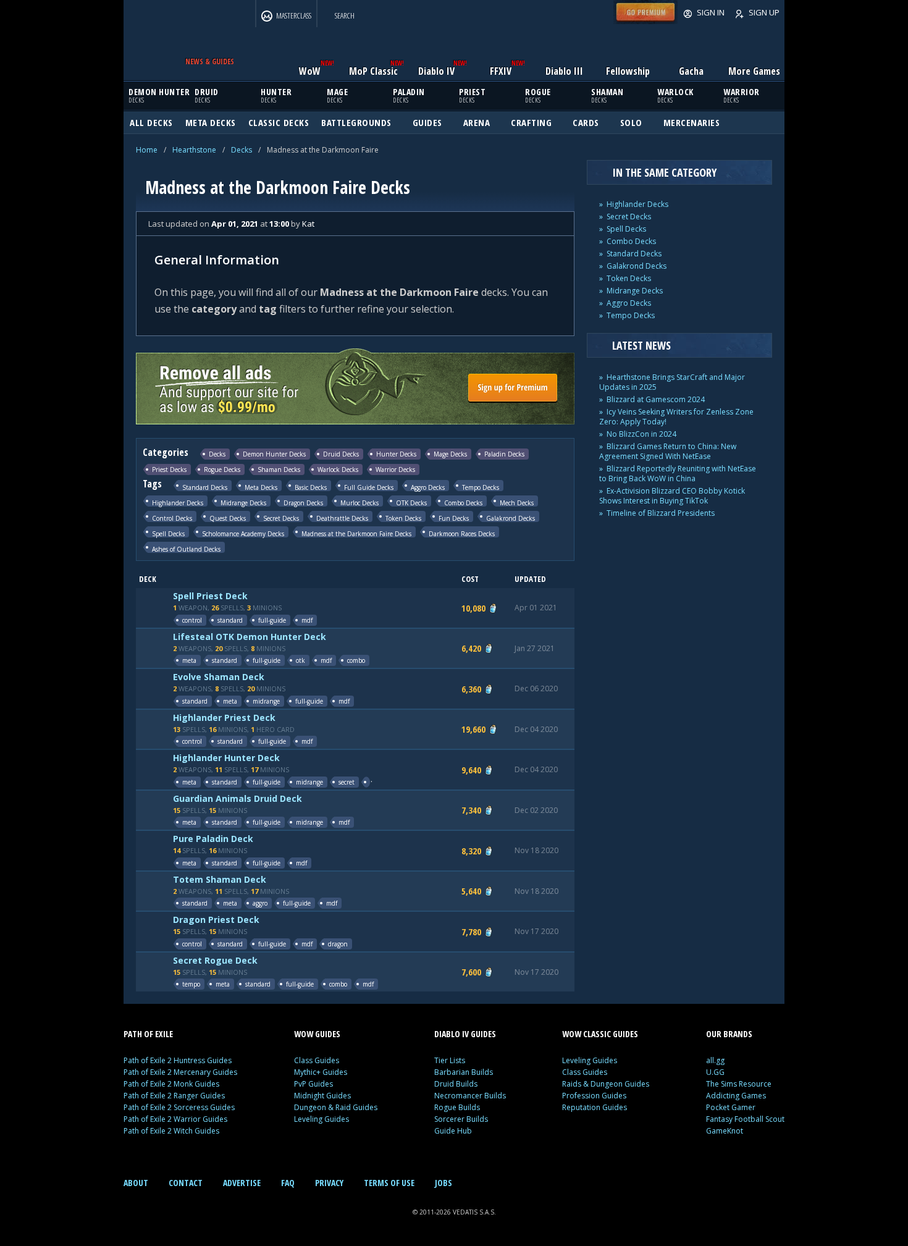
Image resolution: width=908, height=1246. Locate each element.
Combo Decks (463, 503)
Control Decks (172, 518)
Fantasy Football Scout (745, 1119)
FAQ (288, 1183)
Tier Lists (449, 1060)
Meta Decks (261, 487)
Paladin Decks (504, 454)
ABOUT (136, 1183)
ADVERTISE (242, 1183)
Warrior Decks (395, 469)
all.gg (715, 1060)
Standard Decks (204, 487)
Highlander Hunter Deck (226, 758)
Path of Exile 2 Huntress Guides (178, 1060)
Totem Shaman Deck (219, 879)
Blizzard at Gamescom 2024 (656, 399)
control (192, 620)
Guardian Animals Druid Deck (237, 798)
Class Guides (316, 1060)
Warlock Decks (337, 469)
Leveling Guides (321, 1119)
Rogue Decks (222, 469)
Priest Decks (169, 469)
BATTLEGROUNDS (356, 122)
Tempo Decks (480, 487)
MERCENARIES (691, 122)
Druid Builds (455, 1084)
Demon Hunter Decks (274, 454)
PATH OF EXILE (148, 1034)
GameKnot (724, 1131)
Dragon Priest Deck (216, 919)
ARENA (476, 122)
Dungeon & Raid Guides (335, 1107)
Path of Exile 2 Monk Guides (171, 1084)
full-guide (272, 620)
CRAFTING (531, 122)
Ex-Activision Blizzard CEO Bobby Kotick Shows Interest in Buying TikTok (672, 496)
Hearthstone (194, 150)
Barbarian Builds (463, 1072)
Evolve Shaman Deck (218, 677)
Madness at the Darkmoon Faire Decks (356, 533)
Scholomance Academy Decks (243, 533)
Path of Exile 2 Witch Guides (171, 1131)
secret (346, 782)
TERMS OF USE (389, 1183)
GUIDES (427, 122)
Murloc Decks (359, 503)
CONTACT (186, 1183)
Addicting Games (736, 1095)
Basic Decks (311, 487)
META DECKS (210, 122)
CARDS (586, 122)
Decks (241, 150)
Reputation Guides (594, 1107)
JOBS (443, 1183)
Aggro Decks (428, 487)
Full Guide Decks (368, 487)
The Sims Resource (738, 1084)
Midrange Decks (243, 503)
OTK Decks (411, 503)
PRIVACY (329, 1183)
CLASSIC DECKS (278, 122)
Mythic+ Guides (320, 1072)
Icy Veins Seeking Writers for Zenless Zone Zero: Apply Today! (676, 416)
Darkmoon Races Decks (462, 533)
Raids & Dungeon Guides (605, 1084)
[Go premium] (645, 21)
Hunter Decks (396, 454)
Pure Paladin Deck (213, 838)
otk (300, 660)
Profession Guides (594, 1095)
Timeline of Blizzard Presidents (661, 513)
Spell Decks (168, 533)
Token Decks (403, 518)
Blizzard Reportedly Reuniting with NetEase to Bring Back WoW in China (677, 473)
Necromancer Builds (470, 1095)
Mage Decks (450, 454)
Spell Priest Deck (210, 596)
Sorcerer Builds (461, 1119)
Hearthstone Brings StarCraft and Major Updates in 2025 (672, 382)
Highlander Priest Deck (224, 717)
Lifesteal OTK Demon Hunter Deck (249, 636)
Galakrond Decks (510, 518)
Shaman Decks (279, 469)
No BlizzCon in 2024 (641, 434)
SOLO (631, 122)
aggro (260, 903)
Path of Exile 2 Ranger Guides (174, 1095)
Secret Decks (281, 518)
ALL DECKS (151, 122)
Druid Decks (341, 454)
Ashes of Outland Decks (186, 549)
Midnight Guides (322, 1095)
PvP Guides (313, 1084)
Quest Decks (227, 518)
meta (189, 660)
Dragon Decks (303, 503)
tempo (191, 984)
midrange (266, 701)
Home (147, 150)
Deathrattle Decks (342, 518)
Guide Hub (453, 1131)
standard (230, 620)
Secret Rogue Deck (215, 960)
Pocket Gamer (730, 1107)
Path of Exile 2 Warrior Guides (175, 1119)
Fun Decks (454, 518)
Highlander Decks (177, 503)
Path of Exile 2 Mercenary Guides (180, 1072)
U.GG (715, 1072)
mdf (307, 620)
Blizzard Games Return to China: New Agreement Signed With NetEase (667, 451)
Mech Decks (517, 503)
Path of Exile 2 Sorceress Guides (179, 1107)
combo (356, 660)
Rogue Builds (457, 1107)
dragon (338, 944)
